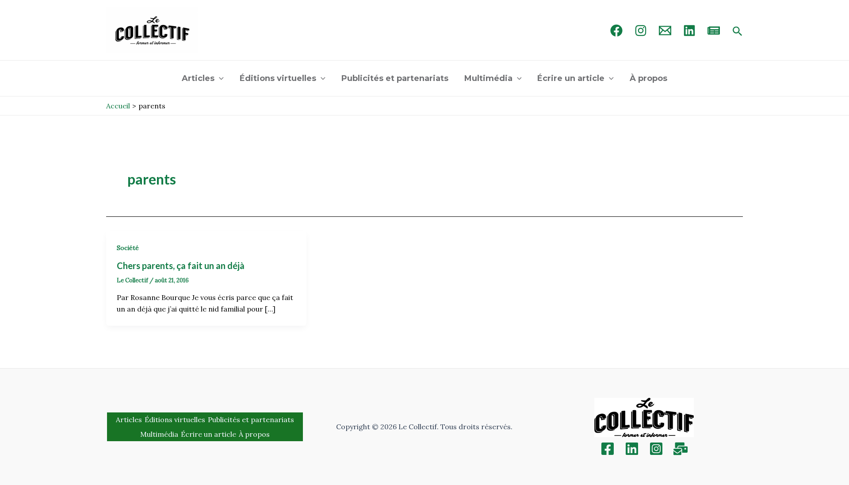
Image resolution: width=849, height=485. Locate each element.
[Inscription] (680, 449)
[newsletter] (714, 30)
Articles (198, 78)
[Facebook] (616, 30)
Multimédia (488, 78)
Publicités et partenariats (394, 78)
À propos (648, 78)
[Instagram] (641, 30)
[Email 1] (665, 30)
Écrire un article (570, 78)
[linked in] (689, 30)
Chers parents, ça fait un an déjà (181, 265)
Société (128, 248)
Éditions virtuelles (278, 78)
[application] (219, 78)
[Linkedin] (632, 449)
